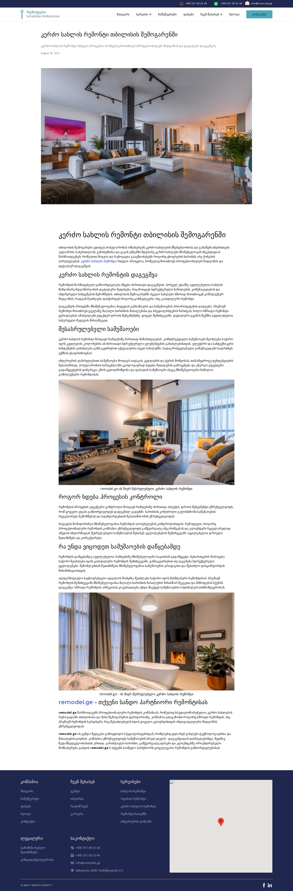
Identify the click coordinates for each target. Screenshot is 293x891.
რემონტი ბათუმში (134, 814)
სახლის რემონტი (133, 791)
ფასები (26, 806)
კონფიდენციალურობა (37, 860)
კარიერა (77, 814)
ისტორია (77, 799)
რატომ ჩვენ (79, 806)
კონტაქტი (259, 14)
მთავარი (27, 791)
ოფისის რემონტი (133, 799)
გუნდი (75, 791)
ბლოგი (26, 814)
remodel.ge (76, 702)
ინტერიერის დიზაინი (136, 821)
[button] (221, 822)
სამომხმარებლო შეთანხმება (33, 850)
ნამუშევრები (30, 799)
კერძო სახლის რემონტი (99, 261)
